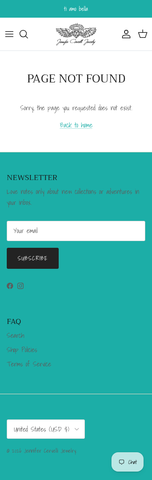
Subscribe (33, 258)
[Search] (28, 34)
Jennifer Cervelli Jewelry (50, 450)
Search (15, 335)
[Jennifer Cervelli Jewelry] (76, 34)
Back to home (76, 124)
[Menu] (9, 34)
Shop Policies (22, 349)
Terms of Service (29, 363)
